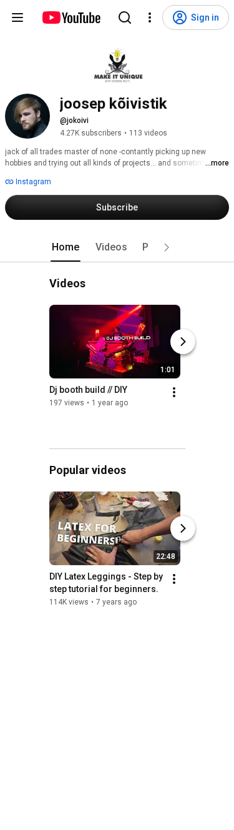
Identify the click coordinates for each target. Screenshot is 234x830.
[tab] (65, 247)
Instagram (32, 181)
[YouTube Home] (70, 17)
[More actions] (174, 392)
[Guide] (17, 17)
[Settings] (149, 17)
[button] (167, 247)
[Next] (182, 341)
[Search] (124, 17)
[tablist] (117, 247)
